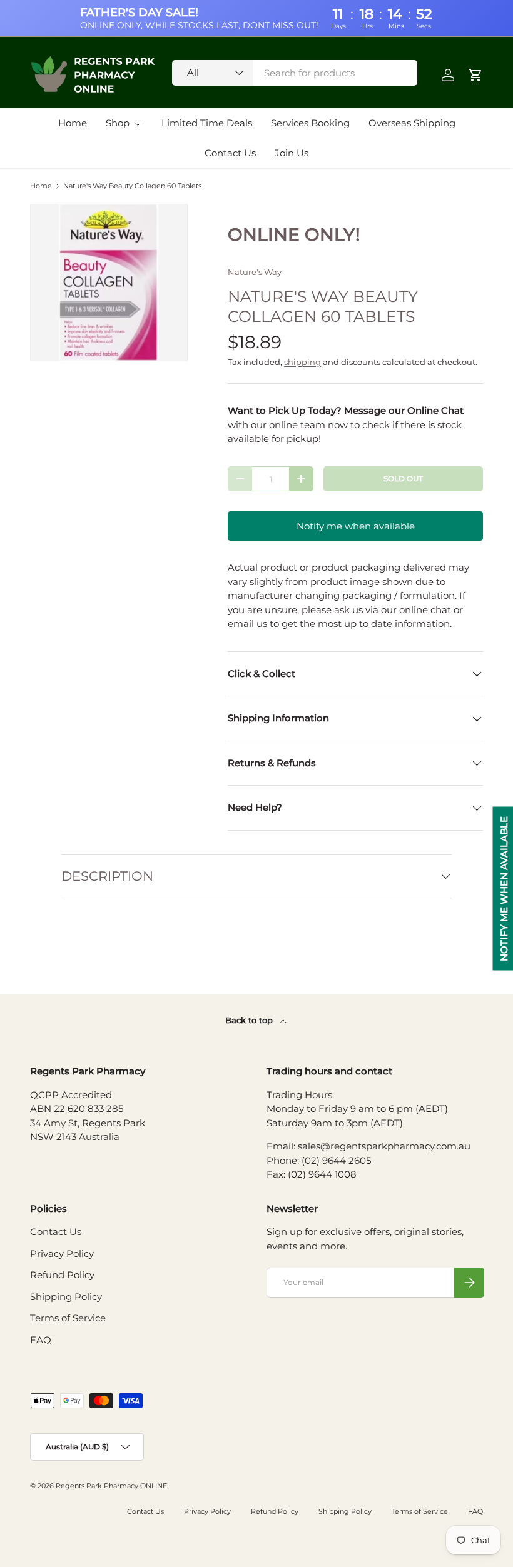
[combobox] (294, 73)
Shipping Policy (66, 1297)
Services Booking (310, 123)
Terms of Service (68, 1318)
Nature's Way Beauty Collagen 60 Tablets (132, 186)
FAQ (40, 1340)
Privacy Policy (62, 1253)
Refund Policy (62, 1275)
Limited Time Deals (206, 123)
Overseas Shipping (411, 123)
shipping (302, 362)
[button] (475, 75)
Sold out (403, 478)
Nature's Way (255, 272)
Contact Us (230, 153)
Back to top (250, 1020)
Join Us (291, 153)
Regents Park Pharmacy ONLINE (111, 1485)
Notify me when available (356, 526)
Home (72, 123)
